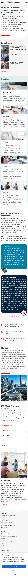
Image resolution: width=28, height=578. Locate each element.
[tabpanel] (14, 280)
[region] (14, 565)
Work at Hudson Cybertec (8, 541)
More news (4, 71)
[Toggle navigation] (2, 2)
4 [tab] (16, 316)
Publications (4, 545)
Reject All (14, 574)
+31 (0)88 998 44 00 (6, 522)
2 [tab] (12, 316)
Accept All (14, 566)
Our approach (5, 533)
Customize (14, 570)
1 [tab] (9, 316)
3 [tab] (14, 316)
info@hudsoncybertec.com (8, 525)
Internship (4, 538)
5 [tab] (18, 316)
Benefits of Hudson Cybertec (9, 536)
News (2, 543)
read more (6, 34)
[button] (26, 2)
